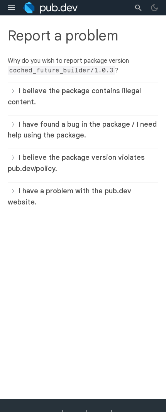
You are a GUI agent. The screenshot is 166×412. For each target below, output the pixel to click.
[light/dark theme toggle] (154, 7)
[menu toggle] (11, 7)
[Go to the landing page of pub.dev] (50, 7)
